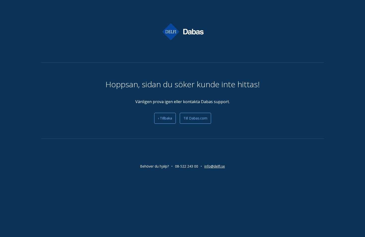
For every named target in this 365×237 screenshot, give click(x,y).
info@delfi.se (214, 166)
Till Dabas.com (195, 118)
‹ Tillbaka (165, 118)
